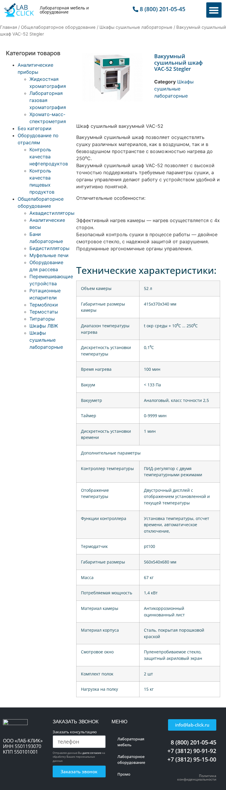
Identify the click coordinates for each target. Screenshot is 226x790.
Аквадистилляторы (51, 213)
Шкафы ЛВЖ (43, 326)
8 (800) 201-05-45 (193, 742)
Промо (123, 774)
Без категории (34, 128)
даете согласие (91, 753)
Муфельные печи (49, 255)
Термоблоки (43, 305)
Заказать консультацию (75, 732)
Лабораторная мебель (130, 741)
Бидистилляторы (49, 248)
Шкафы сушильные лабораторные (135, 27)
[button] (214, 10)
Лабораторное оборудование (131, 759)
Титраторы (42, 319)
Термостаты (43, 312)
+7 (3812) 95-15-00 (191, 759)
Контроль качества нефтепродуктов (48, 157)
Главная (8, 27)
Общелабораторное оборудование (58, 27)
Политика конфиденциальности (196, 777)
